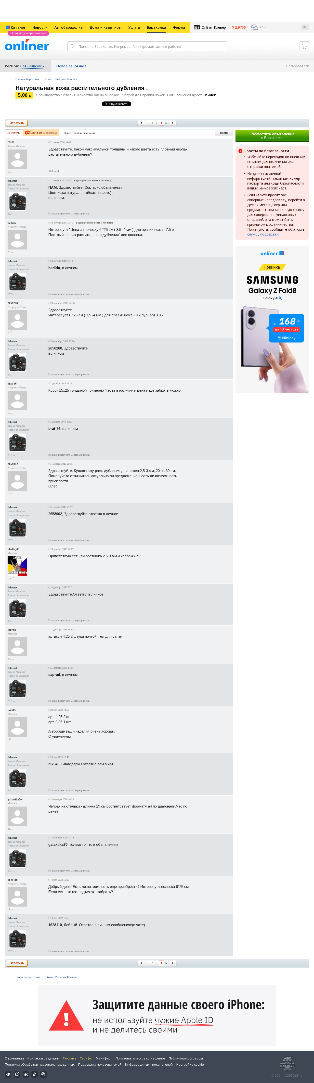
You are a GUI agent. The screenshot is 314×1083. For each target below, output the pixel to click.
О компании (14, 1058)
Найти (224, 132)
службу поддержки (263, 234)
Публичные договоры (186, 1058)
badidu (12, 222)
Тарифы (86, 1058)
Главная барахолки (27, 79)
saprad (12, 629)
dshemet (12, 180)
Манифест (104, 1058)
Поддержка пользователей (99, 1064)
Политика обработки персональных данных (40, 1064)
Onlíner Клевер (214, 27)
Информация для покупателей (149, 1064)
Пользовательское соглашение (140, 1058)
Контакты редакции (43, 1058)
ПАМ (11, 142)
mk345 (12, 710)
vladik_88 (13, 549)
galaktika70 (15, 799)
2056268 (13, 303)
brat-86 (12, 383)
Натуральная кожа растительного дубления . (81, 88)
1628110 (13, 879)
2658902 (13, 463)
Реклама (69, 1058)
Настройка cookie (190, 1064)
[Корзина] (304, 46)
